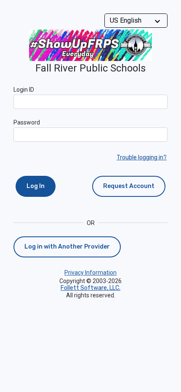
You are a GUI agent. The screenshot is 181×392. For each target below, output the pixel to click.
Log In (36, 186)
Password (26, 122)
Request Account (128, 186)
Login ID (23, 89)
